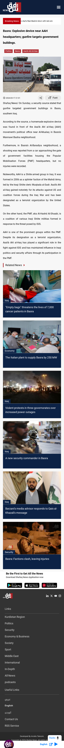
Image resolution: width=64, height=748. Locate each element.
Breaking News (12, 21)
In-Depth (10, 669)
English (9, 706)
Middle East (12, 656)
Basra (17, 51)
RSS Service (12, 725)
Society (9, 642)
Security (9, 629)
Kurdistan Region (15, 616)
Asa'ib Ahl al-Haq (31, 51)
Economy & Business (17, 636)
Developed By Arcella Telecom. (32, 736)
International (12, 662)
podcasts (10, 682)
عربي (7, 700)
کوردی (8, 713)
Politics (8, 51)
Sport (8, 649)
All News (10, 675)
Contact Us (11, 719)
